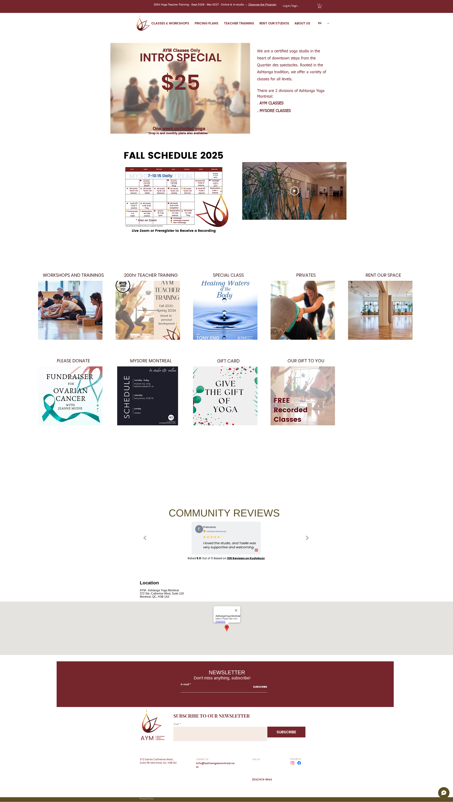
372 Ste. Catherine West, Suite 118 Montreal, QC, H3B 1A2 (162, 595)
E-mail (185, 684)
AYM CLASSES (271, 103)
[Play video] (294, 190)
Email (176, 724)
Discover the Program (262, 4)
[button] (319, 6)
